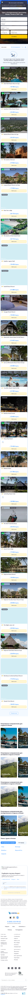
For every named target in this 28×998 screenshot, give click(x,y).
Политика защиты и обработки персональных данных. (13, 990)
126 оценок (7, 634)
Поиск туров (3, 936)
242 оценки (7, 220)
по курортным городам (8, 842)
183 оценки (7, 584)
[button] (14, 19)
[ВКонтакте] (12, 968)
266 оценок (7, 67)
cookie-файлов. (20, 6)
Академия (16, 953)
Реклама (16, 959)
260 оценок (7, 93)
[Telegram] (8, 968)
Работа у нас (17, 940)
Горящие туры (4, 938)
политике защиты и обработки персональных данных (15, 888)
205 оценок (7, 533)
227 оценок (7, 347)
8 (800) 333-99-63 (14, 922)
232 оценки (7, 296)
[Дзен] (19, 968)
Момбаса (3, 850)
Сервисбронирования (4, 952)
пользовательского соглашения (17, 987)
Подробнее (3, 994)
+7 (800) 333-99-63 (6, 879)
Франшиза (16, 951)
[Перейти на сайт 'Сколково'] (20, 974)
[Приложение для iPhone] (10, 917)
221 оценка (7, 423)
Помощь (10, 929)
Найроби (3, 854)
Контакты (16, 944)
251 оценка (7, 144)
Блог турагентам (18, 955)
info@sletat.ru (22, 926)
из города (21, 842)
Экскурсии (3, 940)
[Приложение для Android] (14, 917)
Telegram (13, 879)
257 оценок (7, 118)
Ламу (2, 846)
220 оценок (7, 507)
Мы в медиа (17, 942)
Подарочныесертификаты (4, 943)
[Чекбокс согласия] (2, 887)
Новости (16, 938)
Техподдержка (18, 929)
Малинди (17, 846)
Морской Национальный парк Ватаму (19, 850)
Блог (2, 946)
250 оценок (7, 169)
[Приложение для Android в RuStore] (17, 917)
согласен (6, 886)
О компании (17, 936)
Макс (18, 879)
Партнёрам (16, 957)
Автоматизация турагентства (4, 957)
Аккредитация (17, 946)
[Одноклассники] (15, 968)
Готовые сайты (4, 960)
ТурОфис (3, 954)
